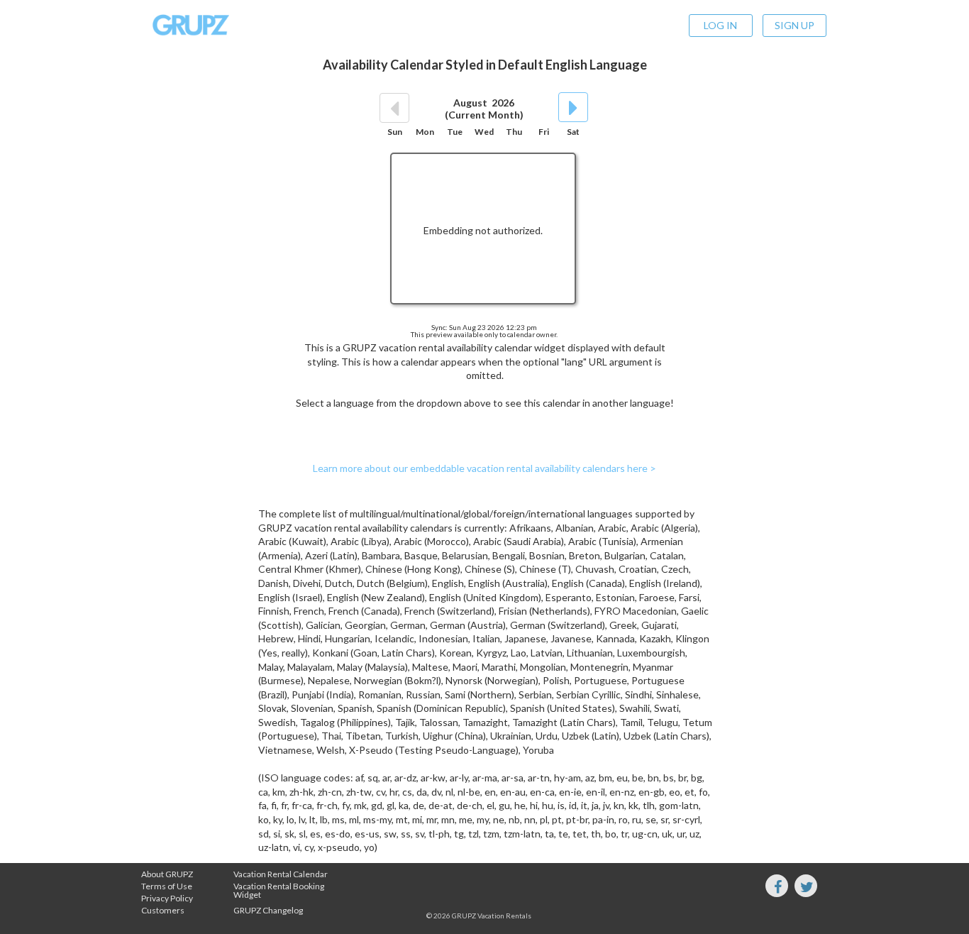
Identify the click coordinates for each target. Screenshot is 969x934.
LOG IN (720, 25)
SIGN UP (794, 25)
